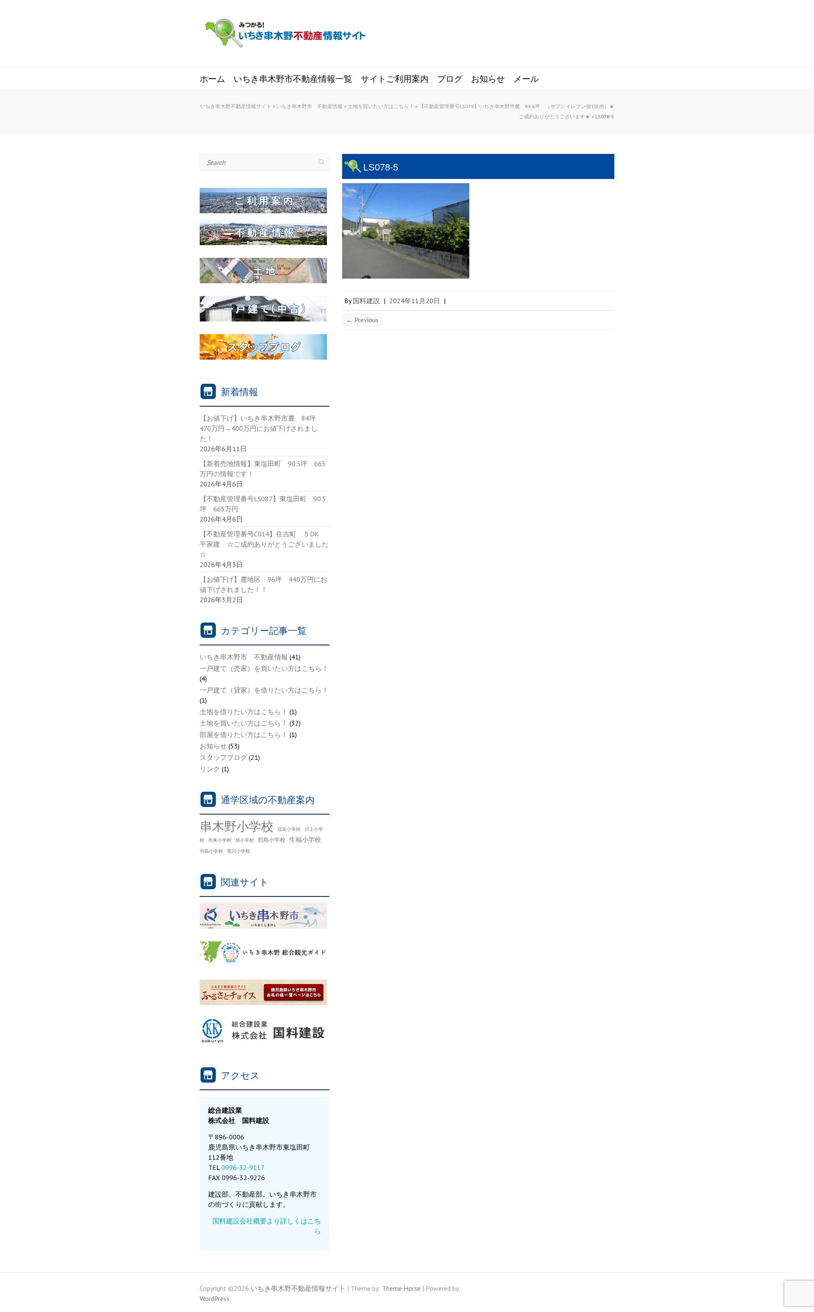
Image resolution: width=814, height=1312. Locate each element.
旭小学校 (244, 840)
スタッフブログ (223, 757)
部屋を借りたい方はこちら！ (244, 734)
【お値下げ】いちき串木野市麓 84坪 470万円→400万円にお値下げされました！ (261, 428)
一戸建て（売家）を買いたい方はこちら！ (264, 668)
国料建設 (366, 300)
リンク (210, 769)
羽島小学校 (211, 851)
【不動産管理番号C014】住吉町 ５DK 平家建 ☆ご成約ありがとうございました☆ (264, 544)
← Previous (362, 319)
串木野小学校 (236, 826)
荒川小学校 (238, 851)
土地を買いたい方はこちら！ (244, 723)
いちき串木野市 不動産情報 (244, 657)
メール (526, 78)
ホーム (212, 78)
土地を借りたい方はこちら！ (244, 711)
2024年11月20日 (414, 300)
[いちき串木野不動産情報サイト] (285, 34)
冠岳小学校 (289, 829)
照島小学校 (271, 839)
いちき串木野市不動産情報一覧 (293, 78)
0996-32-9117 (243, 1167)
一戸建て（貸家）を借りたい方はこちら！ (264, 690)
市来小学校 (219, 840)
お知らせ (488, 78)
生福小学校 (305, 839)
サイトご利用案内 (395, 78)
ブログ (450, 78)
